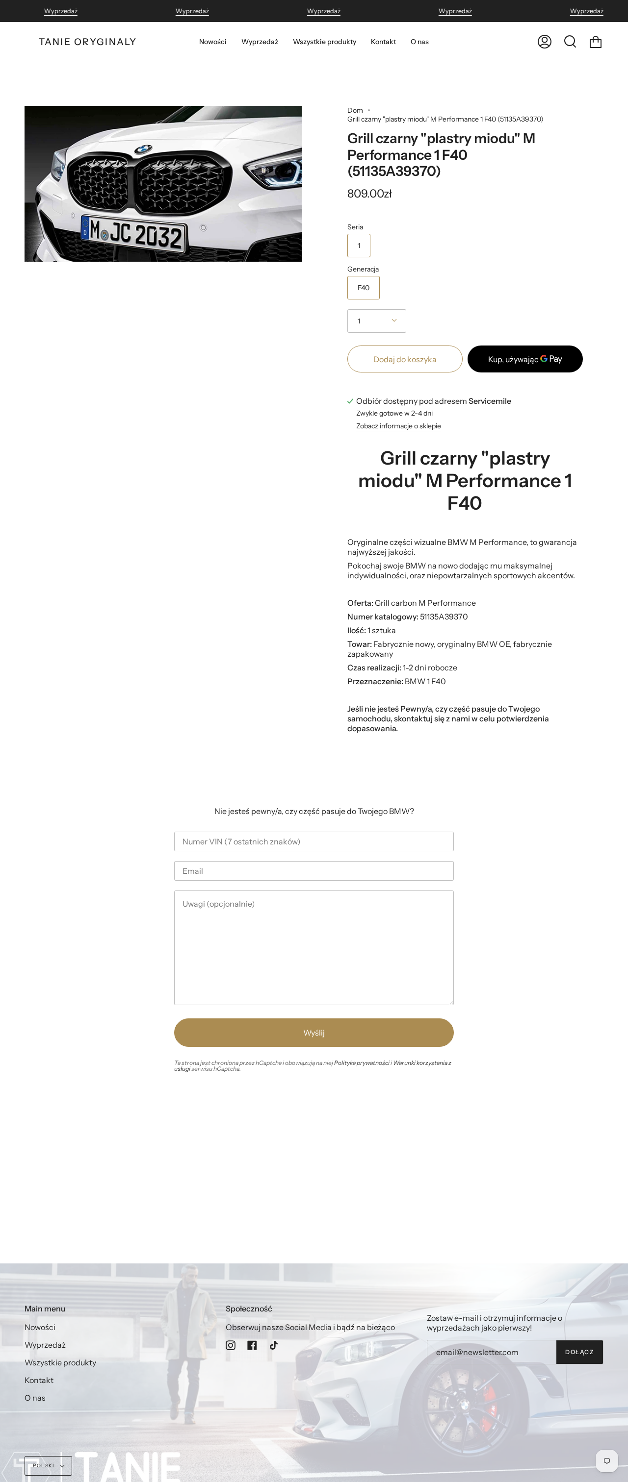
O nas (35, 1398)
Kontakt (39, 1380)
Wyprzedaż (61, 11)
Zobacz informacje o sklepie (398, 426)
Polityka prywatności (362, 1062)
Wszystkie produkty (60, 1362)
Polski (44, 1465)
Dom (355, 110)
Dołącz (579, 1352)
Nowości (40, 1327)
